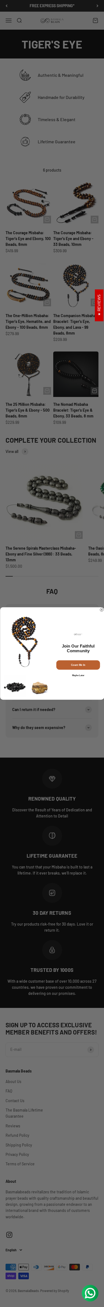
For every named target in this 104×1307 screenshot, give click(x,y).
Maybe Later (78, 675)
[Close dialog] (101, 610)
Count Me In (78, 665)
